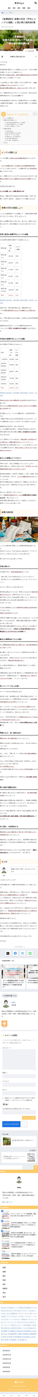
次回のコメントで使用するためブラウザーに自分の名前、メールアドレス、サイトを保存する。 (20, 1099)
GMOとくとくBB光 (17, 1308)
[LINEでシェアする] (30, 953)
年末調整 (5, 1331)
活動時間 (14, 1334)
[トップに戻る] (2, 1387)
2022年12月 (7, 1355)
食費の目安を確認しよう (10, 120)
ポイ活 (30, 1322)
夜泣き (8, 1328)
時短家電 (28, 1331)
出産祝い (30, 1325)
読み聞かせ (29, 1337)
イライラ (11, 1316)
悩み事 (20, 1331)
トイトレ (12, 1319)
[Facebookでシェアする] (15, 953)
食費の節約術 (7, 128)
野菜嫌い (15, 1340)
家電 (15, 1328)
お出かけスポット (23, 1311)
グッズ (19, 1316)
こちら (10, 1202)
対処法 (32, 1328)
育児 (14, 8)
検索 (36, 1167)
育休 (9, 8)
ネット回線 (22, 1319)
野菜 (8, 1340)
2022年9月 (6, 1367)
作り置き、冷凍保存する (13, 140)
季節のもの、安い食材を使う (14, 136)
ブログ (23, 1322)
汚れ (6, 1334)
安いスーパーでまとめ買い (13, 134)
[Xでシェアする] (7, 953)
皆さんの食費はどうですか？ (14, 126)
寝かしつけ (23, 1328)
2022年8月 (6, 1371)
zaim (6, 1311)
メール (5, 1081)
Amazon (5, 1308)
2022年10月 (7, 1363)
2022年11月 (7, 1359)
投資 (28, 8)
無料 (21, 1334)
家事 (24, 8)
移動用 (5, 1288)
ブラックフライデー (11, 1322)
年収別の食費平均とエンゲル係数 (15, 124)
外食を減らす (10, 131)
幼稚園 (13, 1331)
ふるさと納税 (11, 1313)
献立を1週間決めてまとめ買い (14, 133)
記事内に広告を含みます (17, 56)
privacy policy (21, 1386)
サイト (4, 1090)
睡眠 (27, 1334)
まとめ (6, 142)
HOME (20, 1382)
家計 (19, 8)
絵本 (6, 1337)
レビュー (21, 1325)
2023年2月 (6, 1350)
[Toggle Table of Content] (34, 114)
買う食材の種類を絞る (12, 138)
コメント (6, 1048)
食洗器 (23, 1340)
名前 (4, 1073)
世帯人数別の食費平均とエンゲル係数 (16, 122)
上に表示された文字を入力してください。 (17, 1109)
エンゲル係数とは (8, 118)
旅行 (4, 1284)
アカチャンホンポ (24, 1313)
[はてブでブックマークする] (22, 953)
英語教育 (19, 1337)
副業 (4, 1267)
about (13, 1386)
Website (4, 1027)
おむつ (12, 1311)
